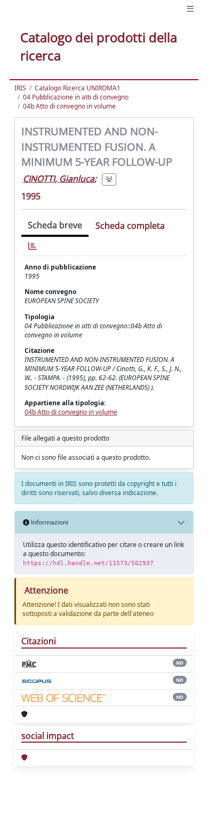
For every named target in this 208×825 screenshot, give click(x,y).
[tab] (32, 246)
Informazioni (48, 522)
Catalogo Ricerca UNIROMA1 (78, 87)
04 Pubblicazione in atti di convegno (76, 97)
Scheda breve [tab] (55, 225)
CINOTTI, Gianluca (58, 178)
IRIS (20, 87)
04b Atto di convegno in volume (69, 106)
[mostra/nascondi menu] (190, 9)
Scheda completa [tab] (130, 226)
